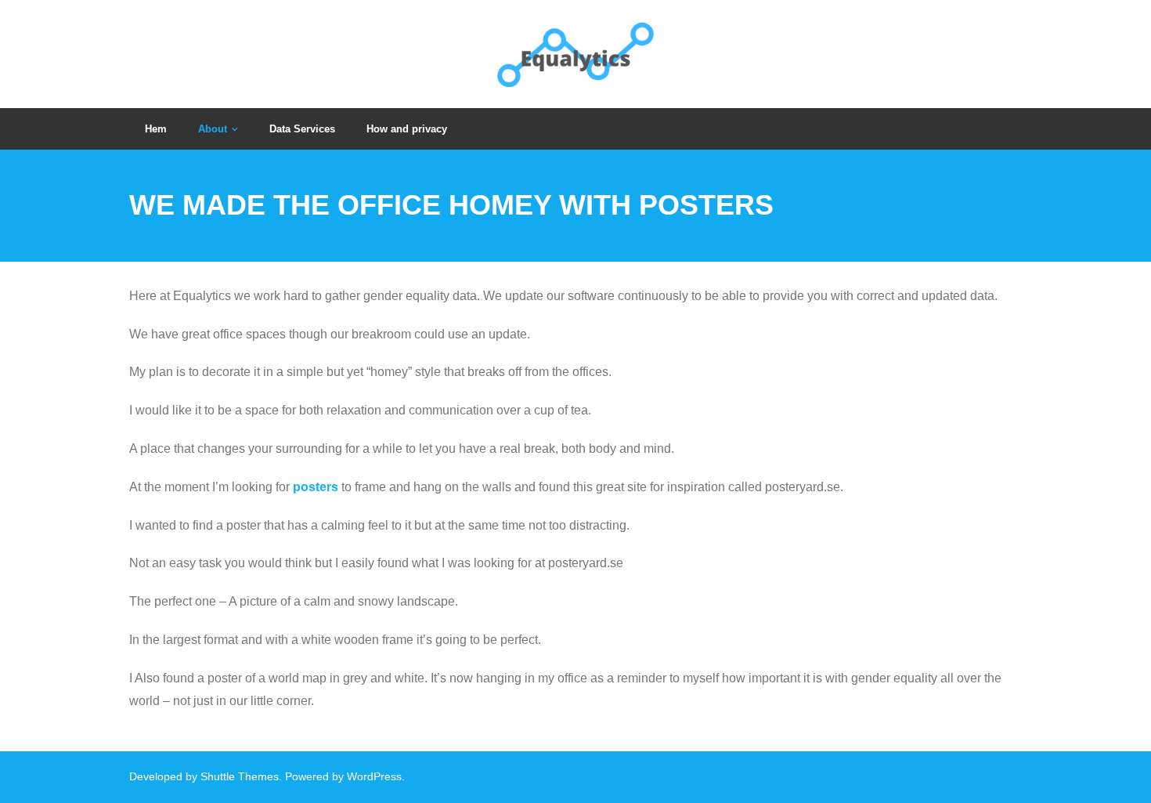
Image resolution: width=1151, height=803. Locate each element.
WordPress (374, 776)
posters (315, 487)
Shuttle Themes (239, 776)
